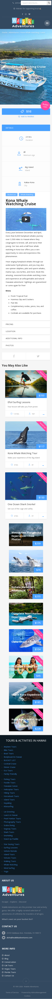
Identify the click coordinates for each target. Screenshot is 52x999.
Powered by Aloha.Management (34, 992)
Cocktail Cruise (10, 763)
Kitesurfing (8, 806)
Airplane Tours (10, 746)
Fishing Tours (9, 779)
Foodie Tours (9, 782)
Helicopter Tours (11, 789)
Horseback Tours (11, 796)
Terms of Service (12, 992)
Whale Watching (27, 194)
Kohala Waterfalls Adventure (23, 588)
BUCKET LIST (10, 760)
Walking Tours (10, 861)
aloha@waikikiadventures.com (19, 937)
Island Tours (9, 799)
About (7, 955)
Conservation (10, 962)
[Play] (26, 219)
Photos (10, 345)
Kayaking (7, 803)
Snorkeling (8, 835)
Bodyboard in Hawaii (13, 757)
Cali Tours (8, 965)
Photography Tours (12, 822)
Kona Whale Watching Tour (22, 453)
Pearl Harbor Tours (12, 818)
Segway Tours (10, 828)
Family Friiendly (10, 774)
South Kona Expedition (26, 694)
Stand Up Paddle (11, 839)
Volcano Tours (10, 858)
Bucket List (12, 194)
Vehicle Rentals (10, 851)
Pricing (9, 324)
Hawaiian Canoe (11, 786)
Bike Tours (8, 750)
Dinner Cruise (9, 767)
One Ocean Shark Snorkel (21, 504)
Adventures (14, 32)
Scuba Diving (9, 825)
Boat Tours (9, 753)
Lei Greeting (9, 811)
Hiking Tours (9, 792)
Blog (6, 958)
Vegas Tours (10, 969)
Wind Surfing (9, 868)
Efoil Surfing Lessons (19, 402)
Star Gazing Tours (11, 844)
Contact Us (9, 975)
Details (9, 127)
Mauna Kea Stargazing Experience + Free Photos (26, 536)
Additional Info (14, 338)
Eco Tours (8, 770)
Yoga (6, 871)
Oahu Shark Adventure (26, 641)
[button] (26, 116)
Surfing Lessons (11, 847)
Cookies (27, 996)
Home (4, 32)
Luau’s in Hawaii (10, 815)
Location (10, 331)
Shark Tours (9, 832)
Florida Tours (10, 972)
